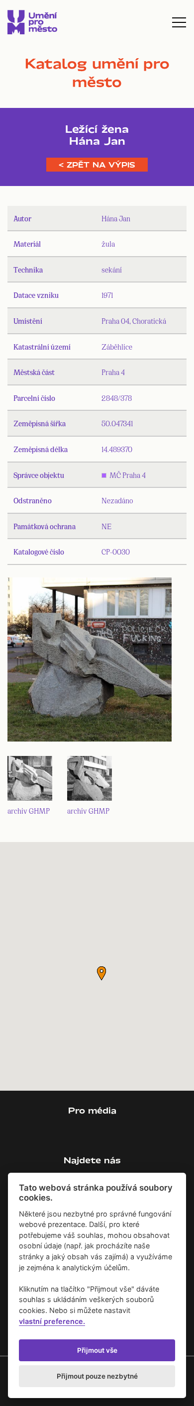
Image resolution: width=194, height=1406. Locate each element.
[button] (101, 973)
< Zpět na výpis (97, 165)
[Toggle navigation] (179, 22)
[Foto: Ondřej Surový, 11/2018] (89, 661)
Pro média (92, 1110)
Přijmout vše (97, 1350)
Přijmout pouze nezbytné (97, 1376)
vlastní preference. (52, 1321)
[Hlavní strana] (32, 22)
